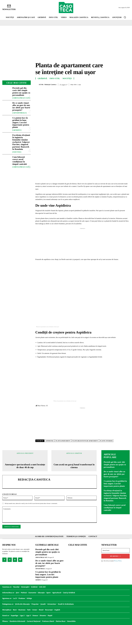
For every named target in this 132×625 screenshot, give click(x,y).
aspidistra (50, 441)
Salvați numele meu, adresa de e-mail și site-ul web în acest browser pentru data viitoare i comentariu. (31, 503)
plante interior (106, 441)
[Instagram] (10, 560)
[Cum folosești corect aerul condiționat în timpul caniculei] (6, 159)
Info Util (55, 78)
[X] (110, 84)
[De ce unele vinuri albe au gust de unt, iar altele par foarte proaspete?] (6, 105)
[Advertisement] (66, 40)
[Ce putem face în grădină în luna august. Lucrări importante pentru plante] (6, 120)
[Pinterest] (114, 84)
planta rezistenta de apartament (85, 441)
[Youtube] (20, 560)
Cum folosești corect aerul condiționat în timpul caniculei (19, 160)
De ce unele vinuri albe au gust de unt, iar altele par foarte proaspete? (21, 106)
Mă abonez (114, 556)
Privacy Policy (118, 561)
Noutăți (16, 152)
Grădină (17, 130)
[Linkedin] (123, 84)
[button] (125, 17)
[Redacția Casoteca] (37, 84)
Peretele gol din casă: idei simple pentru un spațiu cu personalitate (21, 91)
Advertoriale (19, 113)
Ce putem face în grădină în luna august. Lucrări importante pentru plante (20, 122)
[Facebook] (105, 84)
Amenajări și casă (21, 98)
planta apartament (63, 441)
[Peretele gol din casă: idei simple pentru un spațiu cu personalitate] (6, 90)
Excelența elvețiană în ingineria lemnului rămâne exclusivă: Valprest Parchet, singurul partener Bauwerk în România (21, 142)
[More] (128, 84)
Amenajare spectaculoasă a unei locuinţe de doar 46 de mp (25, 466)
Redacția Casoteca (50, 84)
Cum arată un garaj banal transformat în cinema (74, 466)
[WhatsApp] (119, 84)
